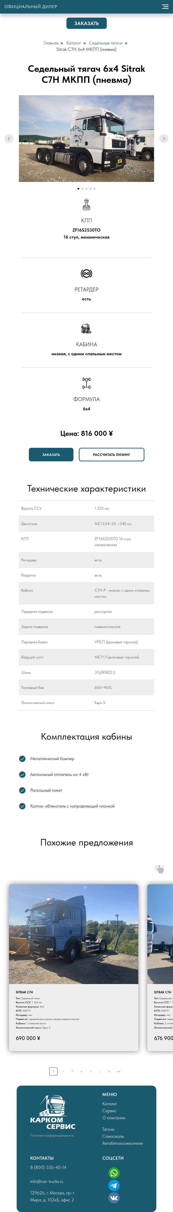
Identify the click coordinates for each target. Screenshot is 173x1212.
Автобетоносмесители (122, 1143)
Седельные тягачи (106, 43)
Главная (50, 43)
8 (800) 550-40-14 (48, 1167)
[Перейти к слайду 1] (78, 189)
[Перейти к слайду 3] (86, 189)
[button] (86, 23)
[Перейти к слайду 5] (95, 189)
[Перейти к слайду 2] (82, 189)
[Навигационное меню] (165, 7)
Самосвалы (113, 1136)
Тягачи (108, 1129)
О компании (113, 1117)
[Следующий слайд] (163, 138)
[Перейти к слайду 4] (90, 189)
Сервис (109, 1110)
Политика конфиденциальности (52, 1135)
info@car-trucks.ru (46, 1181)
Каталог (73, 43)
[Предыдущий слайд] (9, 138)
